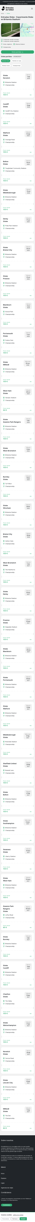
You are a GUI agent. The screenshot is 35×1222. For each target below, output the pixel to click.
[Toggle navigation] (32, 8)
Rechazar (15, 1219)
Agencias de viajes (7, 1188)
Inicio (2, 1173)
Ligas (2, 1183)
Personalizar (5, 1219)
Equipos (3, 1178)
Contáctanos (6, 1205)
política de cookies (18, 1215)
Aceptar (23, 1219)
